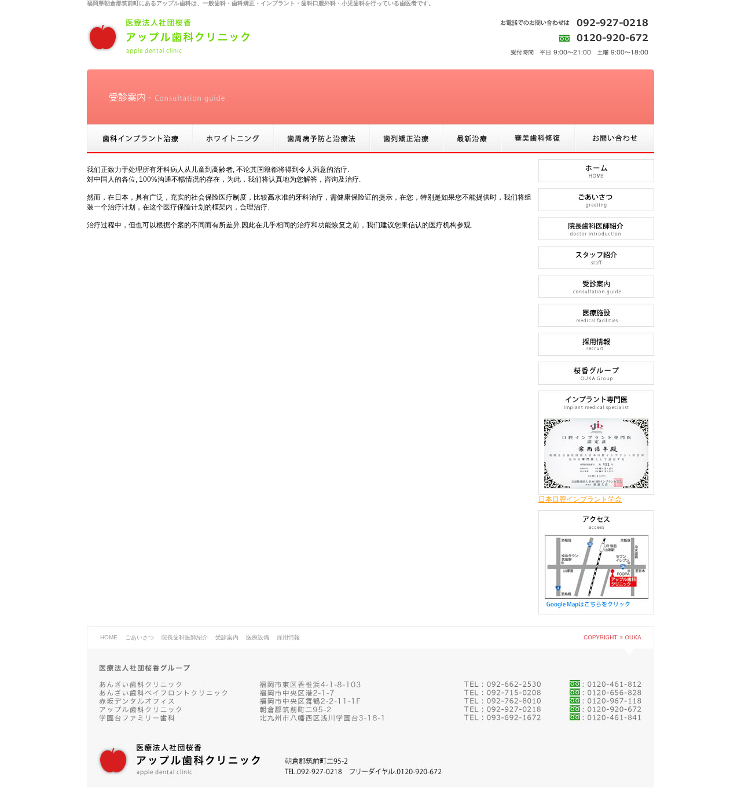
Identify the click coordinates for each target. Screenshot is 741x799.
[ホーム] (596, 180)
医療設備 (257, 637)
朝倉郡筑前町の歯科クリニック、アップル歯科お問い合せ (614, 138)
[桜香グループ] (596, 382)
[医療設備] (596, 325)
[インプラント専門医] (596, 492)
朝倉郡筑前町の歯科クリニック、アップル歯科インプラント (139, 138)
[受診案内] (596, 296)
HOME (109, 637)
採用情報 (288, 637)
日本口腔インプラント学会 (580, 499)
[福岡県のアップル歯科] (596, 612)
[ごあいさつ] (596, 209)
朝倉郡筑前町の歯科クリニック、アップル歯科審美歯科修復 (538, 138)
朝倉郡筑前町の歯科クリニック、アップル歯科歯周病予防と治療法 (321, 138)
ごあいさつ (139, 637)
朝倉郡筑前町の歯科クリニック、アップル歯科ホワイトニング (232, 138)
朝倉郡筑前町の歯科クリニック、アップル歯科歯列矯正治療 (406, 138)
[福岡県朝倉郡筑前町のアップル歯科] (168, 36)
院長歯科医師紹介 (185, 637)
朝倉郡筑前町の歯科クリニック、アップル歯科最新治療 (472, 138)
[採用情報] (596, 353)
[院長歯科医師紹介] (596, 238)
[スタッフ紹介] (596, 267)
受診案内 (227, 637)
